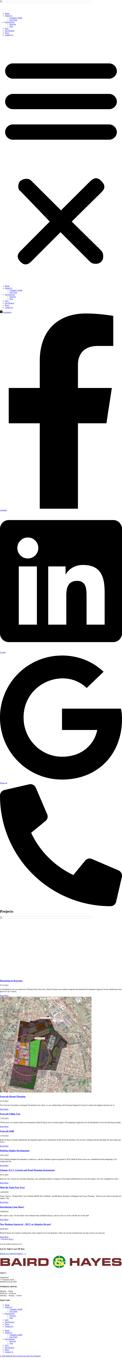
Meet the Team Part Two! (12, 1187)
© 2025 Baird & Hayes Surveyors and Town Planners (20, 1356)
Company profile (16, 18)
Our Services (10, 22)
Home (7, 14)
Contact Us (9, 35)
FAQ (7, 29)
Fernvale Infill (7, 1131)
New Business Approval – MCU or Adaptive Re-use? (25, 1224)
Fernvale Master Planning (12, 1096)
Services (13, 24)
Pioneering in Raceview (11, 981)
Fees (11, 26)
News (7, 33)
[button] (61, 160)
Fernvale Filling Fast (10, 1114)
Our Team (13, 20)
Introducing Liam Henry (12, 1207)
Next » (11, 1239)
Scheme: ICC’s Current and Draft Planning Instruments (27, 1170)
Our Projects (9, 31)
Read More (4, 996)
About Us (8, 16)
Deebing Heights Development (14, 1150)
